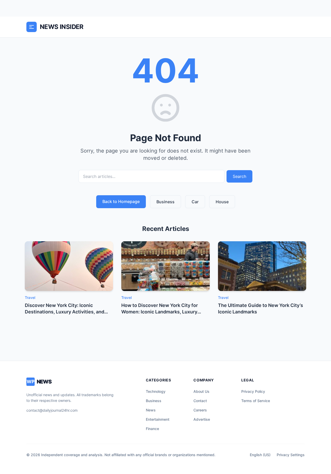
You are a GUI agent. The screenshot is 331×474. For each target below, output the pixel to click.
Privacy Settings (291, 455)
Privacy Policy (253, 391)
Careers (200, 410)
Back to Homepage (121, 201)
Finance (152, 428)
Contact (200, 400)
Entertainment (157, 419)
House (222, 201)
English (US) (260, 455)
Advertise (201, 419)
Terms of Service (255, 400)
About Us (201, 391)
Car (195, 201)
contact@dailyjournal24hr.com (52, 410)
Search (239, 176)
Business (165, 201)
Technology (156, 391)
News (151, 410)
